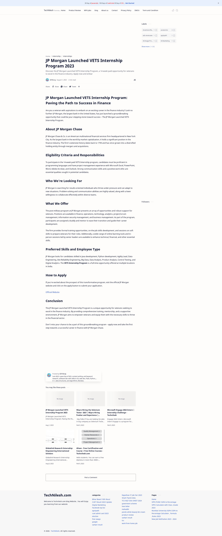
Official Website (52, 292)
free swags (96, 519)
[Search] (177, 10)
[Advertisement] (91, 34)
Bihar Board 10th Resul (101, 499)
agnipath (95, 511)
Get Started (129, 3)
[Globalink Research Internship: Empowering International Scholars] (60, 437)
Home (154, 499)
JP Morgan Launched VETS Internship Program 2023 (57, 411)
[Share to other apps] (79, 87)
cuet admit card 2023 (100, 513)
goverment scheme (129, 503)
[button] (173, 10)
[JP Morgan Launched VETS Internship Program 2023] (60, 398)
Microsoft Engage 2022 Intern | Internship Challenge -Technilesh (120, 412)
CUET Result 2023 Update (102, 502)
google (94, 522)
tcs (123, 520)
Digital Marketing (99, 505)
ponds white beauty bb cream (133, 512)
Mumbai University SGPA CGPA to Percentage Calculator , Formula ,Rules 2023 (164, 513)
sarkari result (97, 525)
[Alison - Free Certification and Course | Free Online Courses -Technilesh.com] (90, 437)
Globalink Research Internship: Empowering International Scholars (59, 451)
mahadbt (125, 509)
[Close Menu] (218, 3)
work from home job (129, 523)
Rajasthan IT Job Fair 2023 (132, 495)
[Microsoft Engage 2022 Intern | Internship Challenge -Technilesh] (121, 398)
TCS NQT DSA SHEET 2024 (132, 501)
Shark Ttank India (129, 498)
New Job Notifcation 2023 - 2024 (164, 519)
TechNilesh (48, 10)
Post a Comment (91, 477)
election (95, 516)
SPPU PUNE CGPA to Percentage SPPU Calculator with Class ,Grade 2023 (165, 505)
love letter (126, 506)
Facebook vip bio (98, 508)
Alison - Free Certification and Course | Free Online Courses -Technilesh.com (89, 451)
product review (128, 515)
